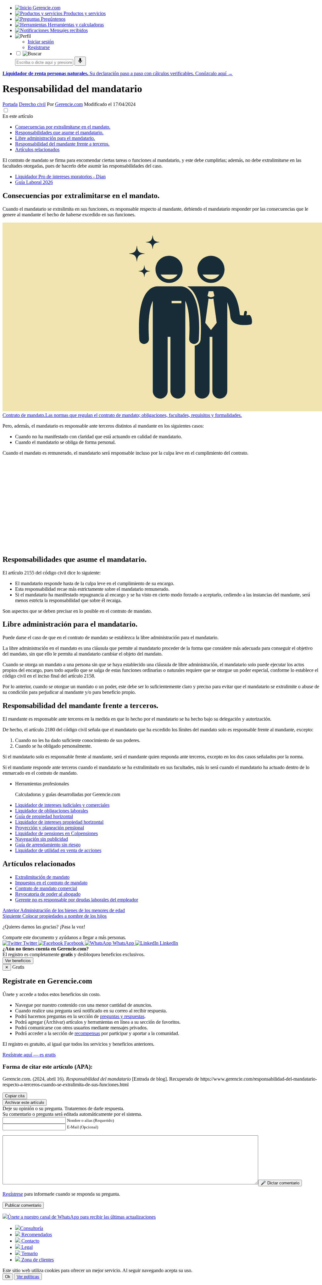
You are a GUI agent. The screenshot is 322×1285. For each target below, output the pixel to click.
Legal (26, 1247)
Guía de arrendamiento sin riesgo (47, 844)
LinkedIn (168, 943)
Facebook (74, 943)
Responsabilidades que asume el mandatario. (59, 132)
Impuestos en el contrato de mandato (51, 882)
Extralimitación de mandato (42, 877)
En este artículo (18, 116)
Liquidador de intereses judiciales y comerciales (62, 805)
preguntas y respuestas (122, 1016)
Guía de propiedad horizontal (44, 816)
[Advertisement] (161, 505)
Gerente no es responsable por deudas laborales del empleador (76, 899)
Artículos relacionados (37, 149)
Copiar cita (15, 1096)
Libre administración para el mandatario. (55, 138)
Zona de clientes (37, 1259)
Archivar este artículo (24, 1102)
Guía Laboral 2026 (34, 182)
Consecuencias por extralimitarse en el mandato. (62, 127)
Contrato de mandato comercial (46, 888)
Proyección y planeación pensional (49, 827)
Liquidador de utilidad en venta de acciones (58, 850)
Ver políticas (28, 1276)
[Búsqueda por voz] (80, 61)
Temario (29, 1253)
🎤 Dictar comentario (280, 1183)
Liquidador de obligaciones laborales (51, 810)
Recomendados (36, 1234)
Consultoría (31, 1228)
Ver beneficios (18, 960)
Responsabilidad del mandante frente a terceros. (62, 144)
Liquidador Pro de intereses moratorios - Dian (60, 176)
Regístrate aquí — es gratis (29, 1054)
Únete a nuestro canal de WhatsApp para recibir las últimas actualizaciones (82, 1217)
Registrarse (39, 47)
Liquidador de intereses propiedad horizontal (59, 822)
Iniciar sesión (41, 41)
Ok (7, 1276)
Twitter (30, 943)
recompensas (87, 1033)
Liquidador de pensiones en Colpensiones (56, 833)
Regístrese (13, 1194)
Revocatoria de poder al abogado (47, 894)
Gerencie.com (69, 104)
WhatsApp (123, 943)
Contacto (29, 1240)
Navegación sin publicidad (41, 839)
